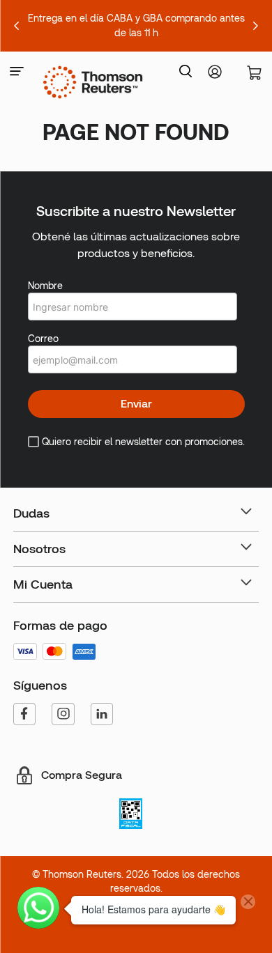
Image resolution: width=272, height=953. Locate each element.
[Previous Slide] (16, 26)
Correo (43, 338)
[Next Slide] (255, 26)
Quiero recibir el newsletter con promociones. (143, 441)
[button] (16, 72)
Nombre (45, 285)
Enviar (136, 403)
